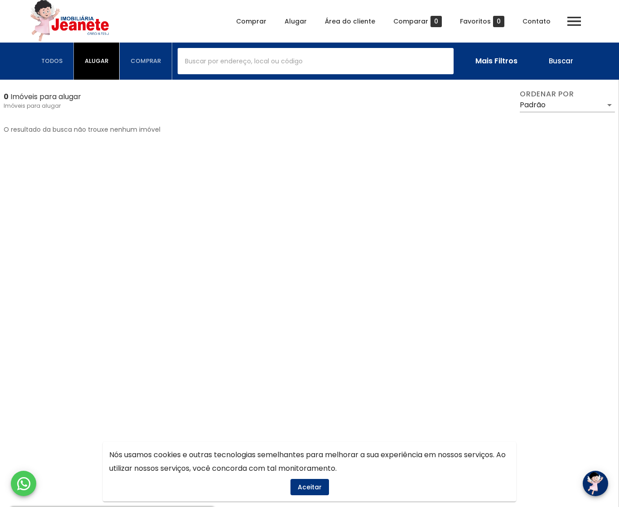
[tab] (52, 61)
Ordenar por (547, 94)
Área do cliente (350, 21)
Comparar (415, 21)
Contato (536, 21)
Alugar (296, 21)
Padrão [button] (533, 105)
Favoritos (480, 21)
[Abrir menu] (574, 21)
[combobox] (316, 61)
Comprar (251, 21)
